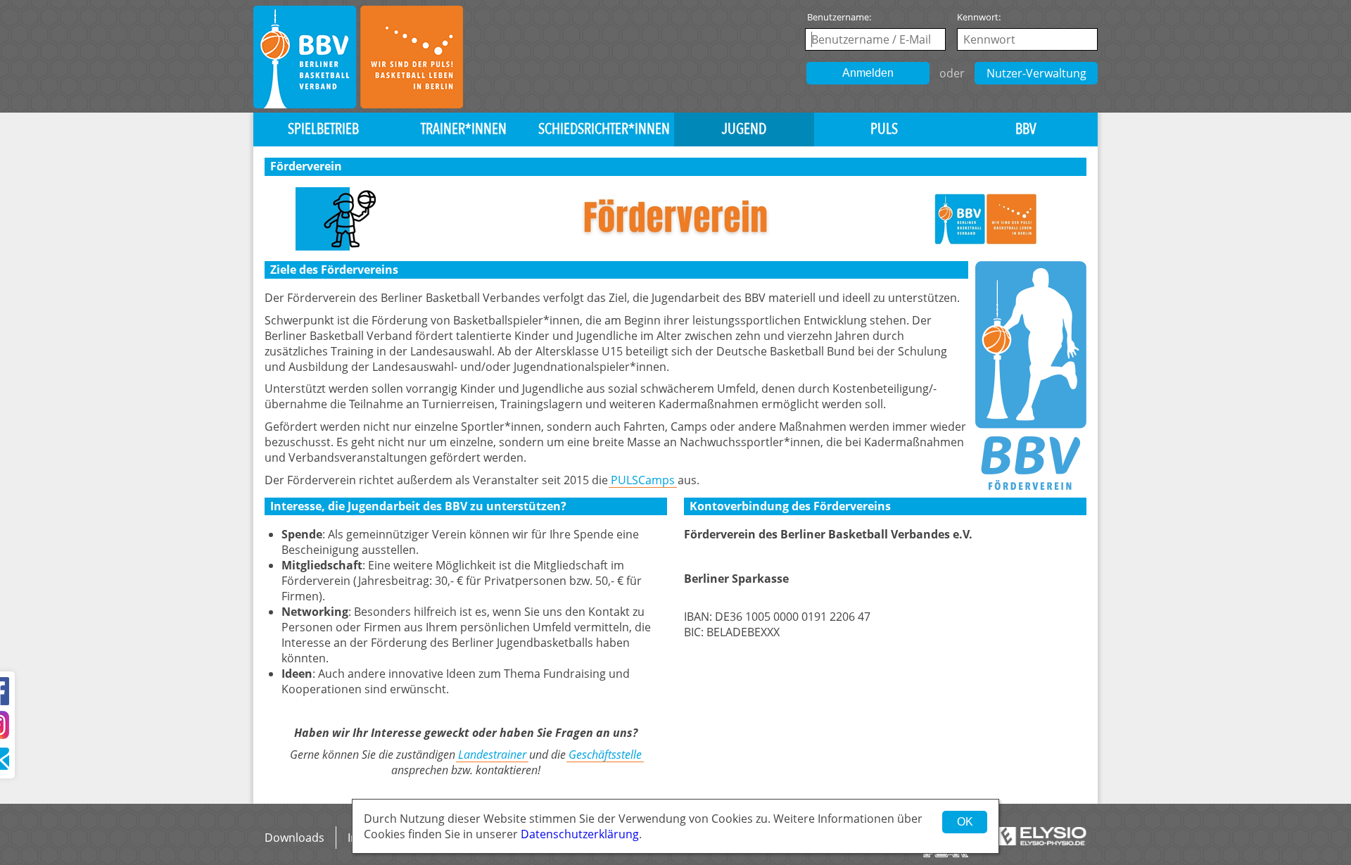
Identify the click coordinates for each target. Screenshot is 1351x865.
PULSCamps (643, 480)
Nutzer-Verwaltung (1036, 73)
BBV (1025, 129)
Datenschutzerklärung (580, 834)
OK (965, 822)
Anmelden (868, 73)
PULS (884, 129)
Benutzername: (839, 17)
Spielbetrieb (323, 129)
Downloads (294, 837)
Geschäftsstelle (605, 754)
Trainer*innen (464, 129)
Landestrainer (492, 754)
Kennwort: (979, 17)
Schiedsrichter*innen (604, 129)
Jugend (744, 129)
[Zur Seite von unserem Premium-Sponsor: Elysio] (1041, 836)
